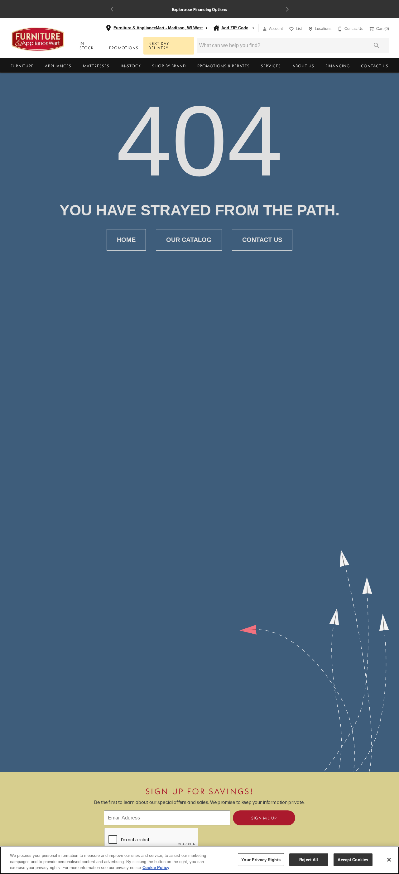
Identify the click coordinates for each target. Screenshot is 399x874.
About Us (303, 65)
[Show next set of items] (287, 9)
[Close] (389, 860)
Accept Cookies (353, 859)
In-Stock (86, 45)
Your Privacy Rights (260, 859)
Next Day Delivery (158, 45)
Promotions (123, 47)
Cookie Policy (155, 867)
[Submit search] (377, 45)
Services (271, 65)
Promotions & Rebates (223, 65)
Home (126, 239)
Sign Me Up (264, 817)
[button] (264, 29)
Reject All (308, 859)
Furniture (22, 65)
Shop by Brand (169, 65)
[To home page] (38, 39)
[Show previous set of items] (112, 9)
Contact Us (374, 65)
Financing (337, 65)
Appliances (58, 65)
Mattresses (96, 65)
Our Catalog (189, 239)
